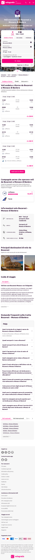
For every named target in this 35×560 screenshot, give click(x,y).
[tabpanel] (17, 128)
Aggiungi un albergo (23, 65)
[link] (17, 106)
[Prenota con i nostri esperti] (26, 3)
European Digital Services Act (8, 506)
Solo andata (19, 37)
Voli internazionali (18, 418)
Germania (14, 74)
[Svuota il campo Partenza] (31, 42)
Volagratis (3, 74)
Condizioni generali (6, 469)
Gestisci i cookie (5, 476)
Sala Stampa (4, 487)
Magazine (3, 530)
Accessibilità (4, 508)
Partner (3, 484)
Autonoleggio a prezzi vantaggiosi (10, 519)
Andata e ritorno (8, 37)
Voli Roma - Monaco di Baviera (10, 424)
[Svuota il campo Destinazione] (31, 47)
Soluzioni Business (6, 489)
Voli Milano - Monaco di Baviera (11, 426)
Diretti (17, 81)
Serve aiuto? (4, 495)
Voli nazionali (6, 418)
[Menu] (33, 2)
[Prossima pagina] (32, 81)
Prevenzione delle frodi (7, 511)
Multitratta (28, 37)
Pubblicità (3, 481)
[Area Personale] (30, 2)
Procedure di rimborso (6, 498)
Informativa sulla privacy (7, 471)
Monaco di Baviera (23, 74)
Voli (9, 74)
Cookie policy (4, 474)
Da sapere (5, 281)
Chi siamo (3, 466)
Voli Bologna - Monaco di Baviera (11, 433)
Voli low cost (4, 522)
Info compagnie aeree (6, 500)
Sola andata (24, 81)
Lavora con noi (5, 479)
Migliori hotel (4, 527)
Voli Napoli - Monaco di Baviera (10, 428)
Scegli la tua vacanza (6, 525)
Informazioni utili (5, 503)
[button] (4, 306)
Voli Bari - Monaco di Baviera (10, 430)
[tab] (12, 33)
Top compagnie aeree (6, 517)
